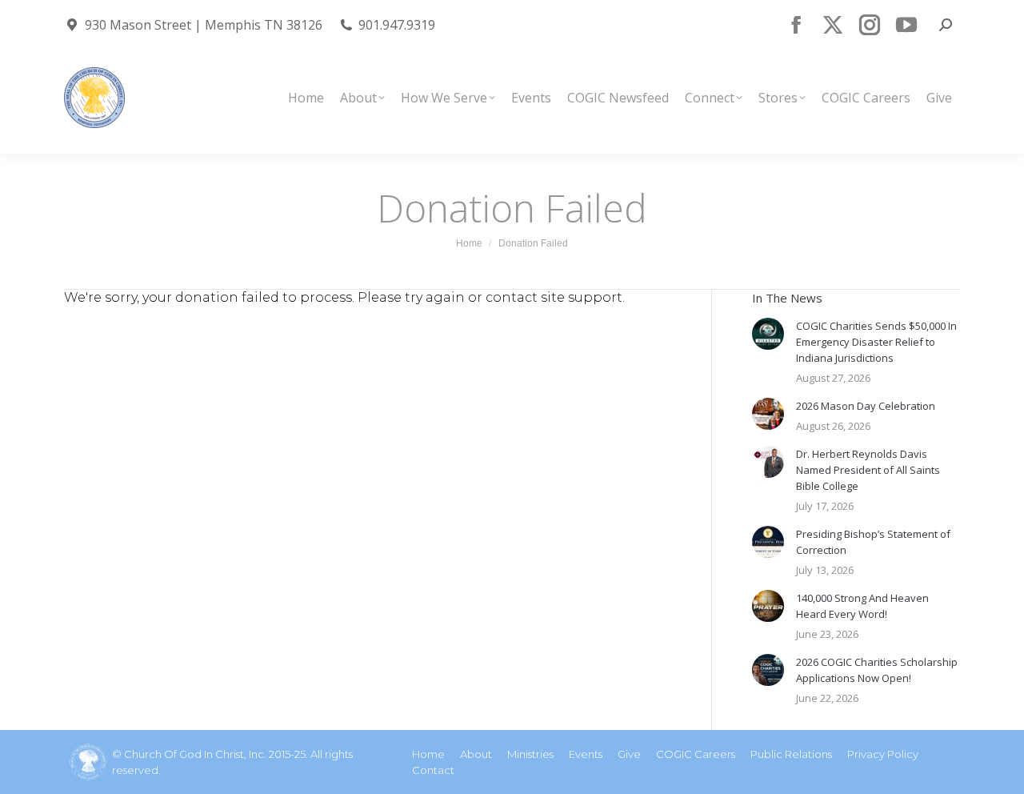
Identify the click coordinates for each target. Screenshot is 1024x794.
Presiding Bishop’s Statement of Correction (873, 542)
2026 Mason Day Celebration (865, 406)
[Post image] (768, 334)
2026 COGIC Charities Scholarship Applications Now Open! (877, 670)
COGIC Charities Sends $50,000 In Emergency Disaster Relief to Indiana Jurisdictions (876, 342)
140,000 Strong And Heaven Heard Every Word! (862, 606)
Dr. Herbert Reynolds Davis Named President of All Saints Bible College (868, 470)
